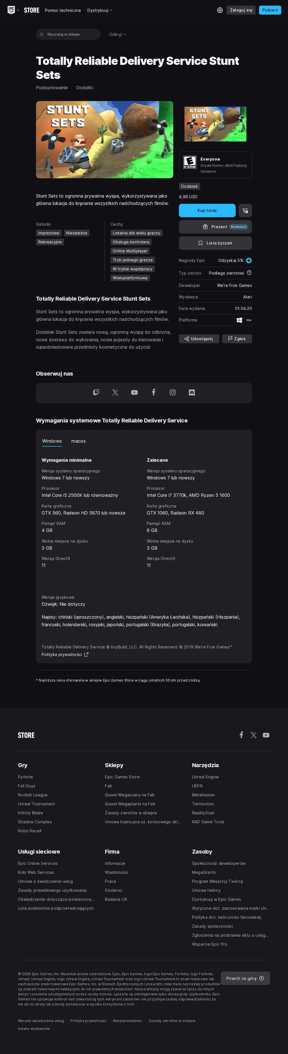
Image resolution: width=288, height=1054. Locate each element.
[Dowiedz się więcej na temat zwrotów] (249, 273)
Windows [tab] (52, 441)
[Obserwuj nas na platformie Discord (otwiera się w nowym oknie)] (192, 392)
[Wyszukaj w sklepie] (42, 34)
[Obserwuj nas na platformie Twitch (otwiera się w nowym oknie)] (96, 392)
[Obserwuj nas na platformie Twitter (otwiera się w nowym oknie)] (115, 392)
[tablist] (144, 441)
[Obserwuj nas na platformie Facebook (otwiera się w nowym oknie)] (154, 392)
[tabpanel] (144, 515)
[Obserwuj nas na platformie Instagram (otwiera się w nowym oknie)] (173, 392)
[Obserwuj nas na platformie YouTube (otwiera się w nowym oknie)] (134, 392)
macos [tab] (78, 441)
